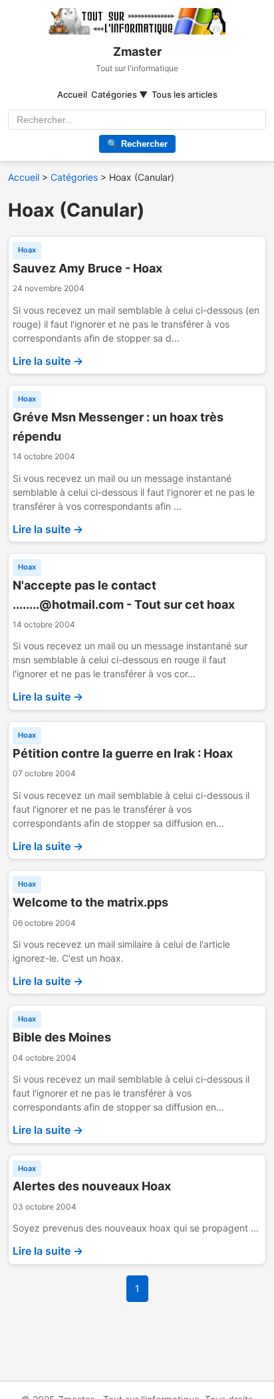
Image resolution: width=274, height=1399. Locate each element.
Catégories (74, 177)
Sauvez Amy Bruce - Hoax (87, 268)
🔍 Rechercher (137, 144)
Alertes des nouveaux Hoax (92, 1186)
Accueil (72, 94)
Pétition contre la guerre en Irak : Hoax (123, 753)
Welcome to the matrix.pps (90, 902)
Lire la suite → (48, 361)
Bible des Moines (62, 1037)
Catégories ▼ (119, 94)
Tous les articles (184, 94)
